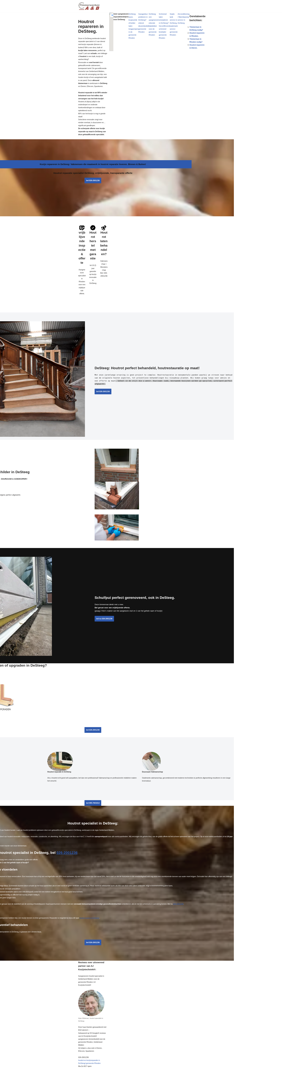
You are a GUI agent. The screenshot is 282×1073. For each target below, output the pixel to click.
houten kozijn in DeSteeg (89, 918)
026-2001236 (67, 853)
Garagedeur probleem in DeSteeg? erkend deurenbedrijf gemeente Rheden (143, 23)
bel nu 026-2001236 (104, 619)
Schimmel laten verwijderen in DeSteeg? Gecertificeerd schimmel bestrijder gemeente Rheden (164, 26)
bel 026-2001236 (93, 180)
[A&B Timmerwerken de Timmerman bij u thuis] (89, 6)
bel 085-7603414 (93, 803)
